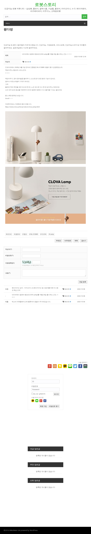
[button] (23, 62)
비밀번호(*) (9, 255)
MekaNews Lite (14, 530)
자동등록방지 (10, 263)
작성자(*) (8, 249)
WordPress (34, 530)
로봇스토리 (45, 4)
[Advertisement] (45, 38)
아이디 (33, 378)
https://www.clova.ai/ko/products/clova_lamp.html (22, 107)
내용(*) (7, 273)
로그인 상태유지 (39, 394)
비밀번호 (34, 386)
